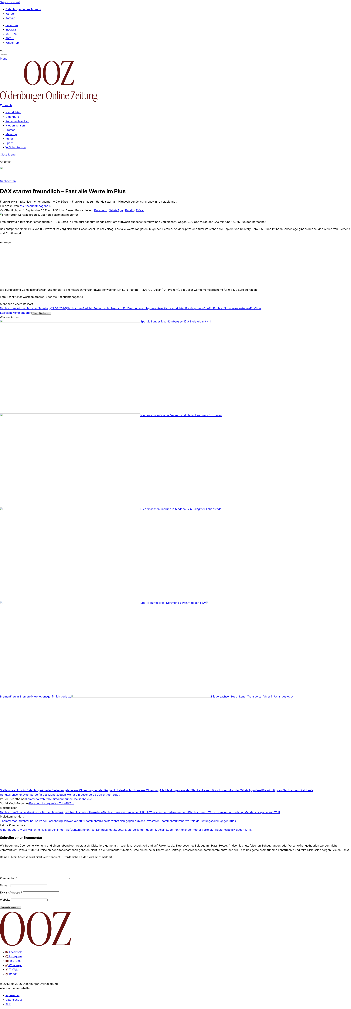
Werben (10, 13)
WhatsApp (12, 42)
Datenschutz (13, 999)
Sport (9, 143)
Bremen (10, 130)
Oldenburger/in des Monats (23, 9)
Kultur (9, 138)
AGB (8, 1004)
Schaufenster (17, 147)
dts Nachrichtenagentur (35, 206)
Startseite (6, 312)
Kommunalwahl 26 (17, 121)
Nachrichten (13, 112)
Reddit (129, 210)
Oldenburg (12, 116)
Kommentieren (22, 312)
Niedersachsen (15, 125)
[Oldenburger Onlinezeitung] (35, 945)
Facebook (11, 25)
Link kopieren (44, 313)
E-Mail (140, 210)
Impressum (12, 995)
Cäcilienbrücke (82, 799)
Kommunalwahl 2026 (39, 799)
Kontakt (10, 18)
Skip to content (10, 2)
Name (5, 885)
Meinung (11, 134)
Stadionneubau (63, 799)
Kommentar (8, 878)
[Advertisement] (175, 266)
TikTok (9, 38)
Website (5, 899)
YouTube (11, 34)
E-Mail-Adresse (11, 892)
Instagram (11, 29)
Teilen (34, 313)
